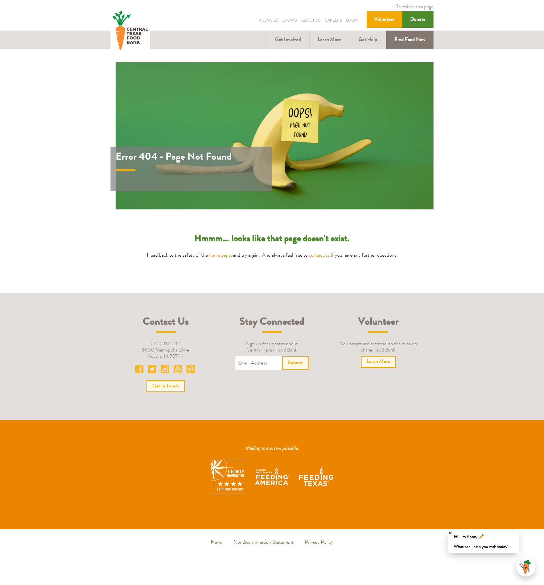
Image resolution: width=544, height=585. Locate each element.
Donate (417, 19)
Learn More (329, 39)
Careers (333, 21)
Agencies (268, 21)
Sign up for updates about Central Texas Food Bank (272, 347)
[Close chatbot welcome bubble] (450, 533)
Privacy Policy (319, 542)
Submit (295, 363)
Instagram (165, 370)
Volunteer (384, 19)
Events (289, 21)
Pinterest (190, 370)
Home (130, 30)
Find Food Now (410, 39)
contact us (319, 255)
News (216, 542)
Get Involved (288, 39)
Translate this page (415, 7)
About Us (310, 21)
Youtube (178, 370)
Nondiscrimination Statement (263, 542)
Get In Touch (165, 386)
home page (220, 255)
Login (352, 21)
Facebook (140, 370)
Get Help (367, 39)
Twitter (153, 370)
